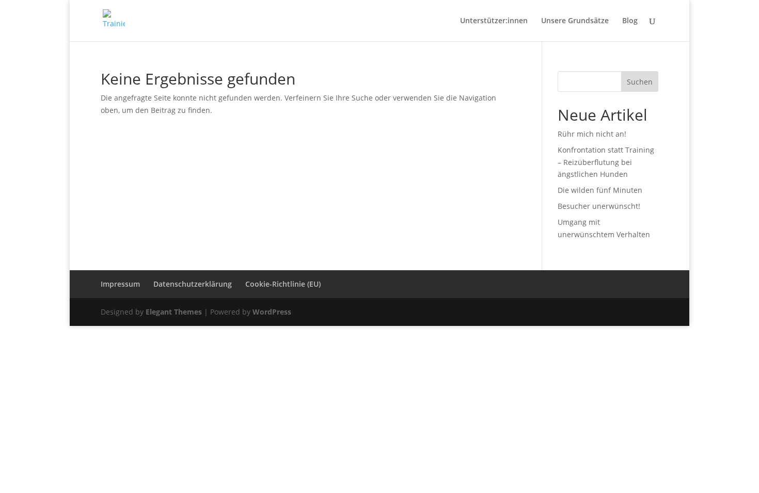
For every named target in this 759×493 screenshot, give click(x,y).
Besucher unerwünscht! (599, 206)
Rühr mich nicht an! (592, 134)
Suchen (640, 82)
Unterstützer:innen (494, 21)
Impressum (120, 284)
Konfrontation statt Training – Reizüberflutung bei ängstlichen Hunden (606, 162)
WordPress (271, 312)
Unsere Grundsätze (575, 21)
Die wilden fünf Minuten (600, 190)
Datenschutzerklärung (192, 284)
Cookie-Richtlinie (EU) (283, 284)
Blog (630, 21)
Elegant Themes (174, 312)
